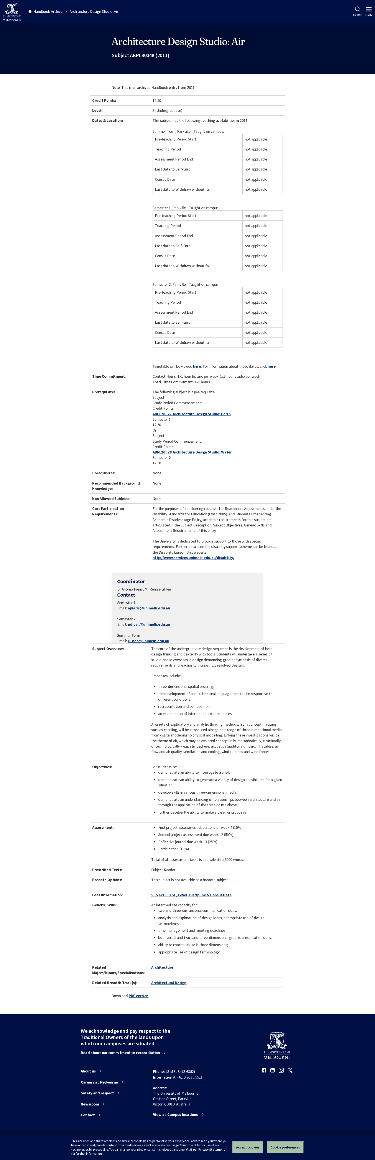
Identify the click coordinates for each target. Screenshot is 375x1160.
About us (88, 1071)
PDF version (139, 995)
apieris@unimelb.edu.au (149, 608)
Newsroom (90, 1104)
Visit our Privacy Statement (205, 1149)
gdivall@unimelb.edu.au (149, 624)
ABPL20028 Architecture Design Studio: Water (192, 452)
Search (357, 15)
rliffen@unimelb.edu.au (148, 641)
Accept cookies (247, 1147)
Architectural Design (168, 982)
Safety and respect (97, 1093)
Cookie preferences (285, 1147)
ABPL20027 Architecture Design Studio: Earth (192, 413)
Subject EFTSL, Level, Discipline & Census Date (191, 894)
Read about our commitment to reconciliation (120, 1052)
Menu (368, 15)
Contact (88, 1115)
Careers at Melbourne (99, 1082)
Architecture (162, 967)
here (197, 366)
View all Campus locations (175, 1114)
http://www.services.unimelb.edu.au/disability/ (193, 557)
